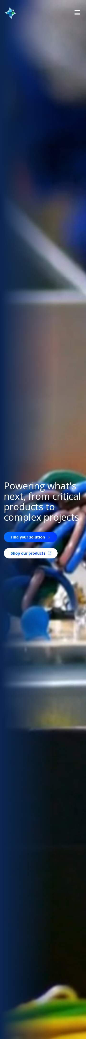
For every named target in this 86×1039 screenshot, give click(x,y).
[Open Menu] (77, 13)
